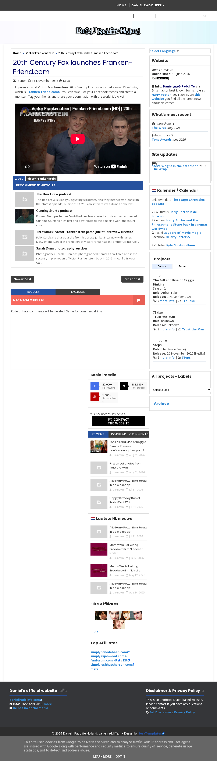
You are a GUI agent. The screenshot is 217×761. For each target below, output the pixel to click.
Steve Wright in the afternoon (175, 166)
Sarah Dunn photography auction (61, 248)
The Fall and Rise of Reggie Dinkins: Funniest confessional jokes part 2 (128, 446)
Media (122, 16)
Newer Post (22, 279)
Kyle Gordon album (180, 245)
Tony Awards (162, 139)
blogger (33, 292)
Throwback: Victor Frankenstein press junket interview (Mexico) (85, 232)
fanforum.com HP (104, 660)
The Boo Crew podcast (53, 194)
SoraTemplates (150, 733)
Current (162, 266)
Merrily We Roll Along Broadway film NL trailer (126, 568)
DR (125, 660)
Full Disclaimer (160, 712)
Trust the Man (193, 329)
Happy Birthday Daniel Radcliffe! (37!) (125, 500)
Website (142, 16)
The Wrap (159, 128)
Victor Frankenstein (41, 178)
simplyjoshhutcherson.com (111, 665)
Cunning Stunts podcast (54, 210)
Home (121, 5)
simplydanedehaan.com (108, 652)
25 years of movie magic (182, 233)
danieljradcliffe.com (25, 700)
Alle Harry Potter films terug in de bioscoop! (128, 483)
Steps (186, 357)
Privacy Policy (184, 712)
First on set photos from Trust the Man (126, 466)
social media (30, 708)
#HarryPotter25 (178, 237)
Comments (139, 434)
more (94, 631)
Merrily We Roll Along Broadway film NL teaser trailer (126, 549)
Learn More (102, 756)
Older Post (132, 279)
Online (164, 16)
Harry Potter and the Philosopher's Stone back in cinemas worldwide (180, 224)
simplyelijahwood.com (107, 656)
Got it (120, 756)
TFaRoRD (188, 301)
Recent (182, 266)
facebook (78, 292)
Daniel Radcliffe (146, 5)
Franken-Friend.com (43, 92)
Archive (161, 403)
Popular (118, 434)
